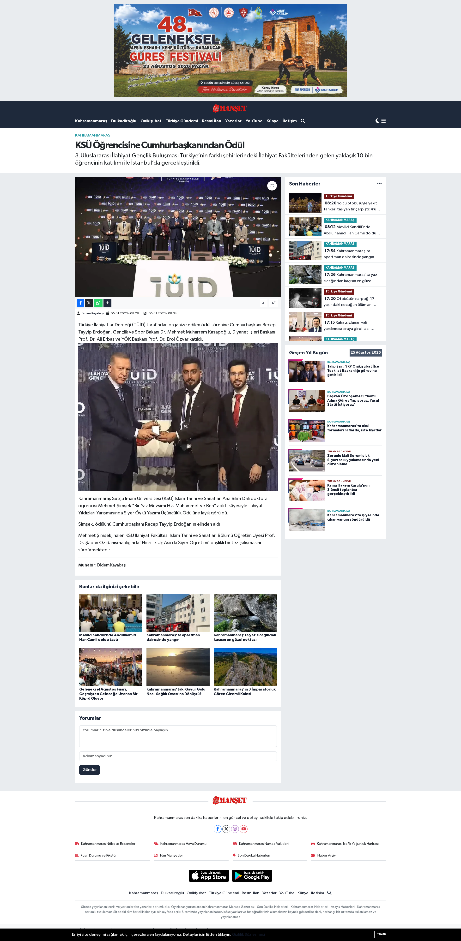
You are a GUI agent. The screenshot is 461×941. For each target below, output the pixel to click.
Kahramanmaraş (91, 121)
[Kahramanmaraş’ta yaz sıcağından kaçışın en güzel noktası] (245, 613)
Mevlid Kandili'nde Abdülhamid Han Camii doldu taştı (350, 230)
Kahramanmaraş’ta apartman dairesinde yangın (349, 254)
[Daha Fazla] (107, 303)
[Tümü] (379, 184)
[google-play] (252, 876)
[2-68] (178, 416)
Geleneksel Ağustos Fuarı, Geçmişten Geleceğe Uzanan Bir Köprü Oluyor (108, 693)
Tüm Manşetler (171, 855)
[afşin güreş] (230, 50)
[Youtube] (244, 829)
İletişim (290, 121)
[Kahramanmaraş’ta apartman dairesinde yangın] (178, 613)
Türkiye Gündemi (182, 121)
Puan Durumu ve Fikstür (99, 855)
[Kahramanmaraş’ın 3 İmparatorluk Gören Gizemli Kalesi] (245, 667)
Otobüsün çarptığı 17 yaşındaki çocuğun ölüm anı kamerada (349, 302)
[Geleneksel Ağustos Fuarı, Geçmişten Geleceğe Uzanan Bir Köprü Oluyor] (110, 667)
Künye (273, 121)
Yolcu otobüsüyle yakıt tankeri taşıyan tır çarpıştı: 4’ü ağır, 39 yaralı (350, 207)
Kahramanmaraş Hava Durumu (183, 844)
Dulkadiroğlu (123, 121)
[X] (226, 829)
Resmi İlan (211, 121)
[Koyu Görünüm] (377, 121)
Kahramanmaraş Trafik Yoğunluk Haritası (348, 844)
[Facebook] (218, 829)
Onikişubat (151, 121)
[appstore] (209, 876)
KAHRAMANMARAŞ (92, 135)
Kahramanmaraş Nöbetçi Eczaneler (108, 844)
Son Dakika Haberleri (254, 855)
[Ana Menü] (383, 121)
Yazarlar (233, 121)
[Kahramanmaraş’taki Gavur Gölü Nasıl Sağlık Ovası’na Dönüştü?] (178, 667)
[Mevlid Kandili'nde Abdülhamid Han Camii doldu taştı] (110, 613)
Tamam (381, 934)
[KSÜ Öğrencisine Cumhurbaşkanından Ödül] (178, 237)
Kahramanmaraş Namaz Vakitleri (264, 844)
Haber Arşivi (326, 855)
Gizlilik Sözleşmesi (248, 935)
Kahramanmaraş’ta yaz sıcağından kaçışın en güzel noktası (350, 278)
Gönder (90, 770)
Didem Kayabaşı (93, 313)
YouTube (254, 121)
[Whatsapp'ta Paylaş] (98, 303)
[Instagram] (235, 829)
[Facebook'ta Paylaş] (80, 303)
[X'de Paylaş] (89, 303)
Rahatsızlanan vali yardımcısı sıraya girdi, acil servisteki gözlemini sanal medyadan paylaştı (347, 326)
